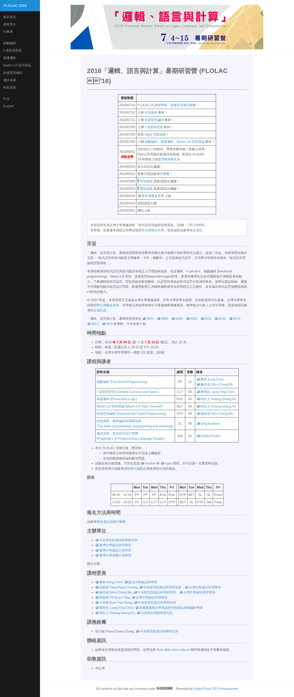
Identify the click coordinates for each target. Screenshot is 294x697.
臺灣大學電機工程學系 (115, 555)
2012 (222, 318)
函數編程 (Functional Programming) (122, 381)
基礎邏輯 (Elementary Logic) (117, 399)
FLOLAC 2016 (15, 6)
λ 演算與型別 (12, 50)
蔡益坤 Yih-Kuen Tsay (114, 597)
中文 (6, 99)
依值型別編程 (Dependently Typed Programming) (131, 413)
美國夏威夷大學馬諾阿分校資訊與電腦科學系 (171, 607)
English (8, 106)
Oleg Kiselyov (210, 423)
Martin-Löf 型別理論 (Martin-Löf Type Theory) (130, 406)
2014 (94, 324)
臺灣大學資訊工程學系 (115, 550)
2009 (179, 318)
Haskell (150, 463)
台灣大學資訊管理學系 (205, 587)
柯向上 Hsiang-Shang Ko (218, 399)
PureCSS (210, 688)
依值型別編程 (12, 72)
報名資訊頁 (98, 310)
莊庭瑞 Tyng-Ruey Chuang (118, 587)
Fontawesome (228, 688)
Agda (168, 463)
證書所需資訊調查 (183, 105)
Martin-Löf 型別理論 (17, 65)
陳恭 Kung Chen (212, 379)
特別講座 (9, 87)
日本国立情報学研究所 (157, 613)
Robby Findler (210, 436)
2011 (207, 318)
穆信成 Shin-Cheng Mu (216, 384)
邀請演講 (9, 80)
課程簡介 (9, 24)
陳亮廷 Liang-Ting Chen (217, 391)
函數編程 (9, 43)
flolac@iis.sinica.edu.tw (173, 649)
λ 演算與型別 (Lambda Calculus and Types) (127, 391)
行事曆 (8, 31)
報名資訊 (9, 17)
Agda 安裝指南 (155, 134)
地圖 (160, 352)
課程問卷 (160, 105)
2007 (150, 318)
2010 (193, 318)
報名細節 (143, 166)
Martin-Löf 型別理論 (190, 141)
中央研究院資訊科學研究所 (118, 540)
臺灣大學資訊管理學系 (115, 545)
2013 (236, 318)
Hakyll (198, 688)
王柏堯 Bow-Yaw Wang (115, 602)
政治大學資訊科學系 (142, 582)
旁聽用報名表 (170, 159)
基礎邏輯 (9, 58)
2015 (109, 324)
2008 (164, 318)
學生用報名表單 (153, 196)
